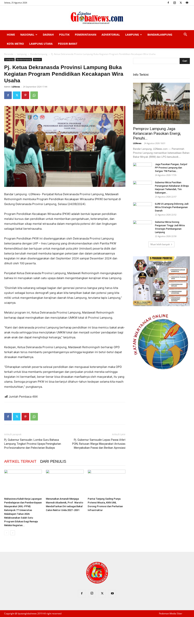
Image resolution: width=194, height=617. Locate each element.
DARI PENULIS (53, 461)
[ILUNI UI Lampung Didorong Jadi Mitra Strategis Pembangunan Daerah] (142, 208)
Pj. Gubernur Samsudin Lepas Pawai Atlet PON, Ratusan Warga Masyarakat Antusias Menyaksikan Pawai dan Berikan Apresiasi (98, 443)
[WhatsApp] (34, 95)
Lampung (132, 34)
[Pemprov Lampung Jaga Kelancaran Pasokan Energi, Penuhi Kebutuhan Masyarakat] (161, 103)
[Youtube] (187, 2)
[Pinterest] (25, 95)
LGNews (16, 86)
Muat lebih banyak (160, 244)
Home (11, 34)
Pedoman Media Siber (170, 613)
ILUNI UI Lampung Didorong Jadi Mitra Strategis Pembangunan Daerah (172, 207)
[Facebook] (168, 2)
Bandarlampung (159, 34)
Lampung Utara (41, 43)
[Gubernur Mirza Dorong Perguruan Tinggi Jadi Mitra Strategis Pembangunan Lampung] (142, 227)
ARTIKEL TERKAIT (20, 461)
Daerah (48, 34)
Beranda (8, 54)
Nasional (27, 34)
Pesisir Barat (67, 43)
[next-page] (12, 532)
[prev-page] (6, 532)
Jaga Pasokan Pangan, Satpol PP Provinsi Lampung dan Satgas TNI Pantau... (171, 167)
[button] (185, 35)
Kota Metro (15, 43)
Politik (64, 34)
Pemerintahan (85, 34)
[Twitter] (181, 2)
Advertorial (111, 34)
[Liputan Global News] (97, 18)
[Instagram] (174, 2)
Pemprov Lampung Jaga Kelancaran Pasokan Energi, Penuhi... (157, 133)
